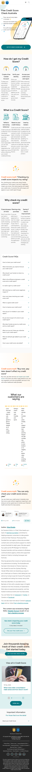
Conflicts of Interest (24, 745)
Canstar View (18, 733)
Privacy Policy (6, 743)
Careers (19, 747)
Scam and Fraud (13, 747)
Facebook (11, 597)
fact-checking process (21, 603)
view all (16, 703)
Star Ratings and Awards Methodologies (15, 749)
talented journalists (12, 533)
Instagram (18, 595)
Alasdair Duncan (13, 611)
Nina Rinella (11, 527)
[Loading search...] (28, 2)
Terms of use (13, 743)
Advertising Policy (15, 745)
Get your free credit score (15, 630)
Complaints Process (24, 751)
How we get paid (6, 745)
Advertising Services (7, 751)
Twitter (25, 595)
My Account (12, 733)
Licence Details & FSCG (23, 743)
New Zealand (16, 751)
